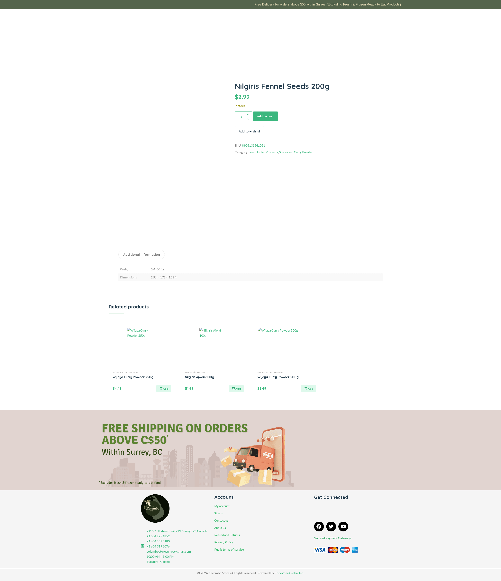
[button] (163, 388)
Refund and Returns (227, 535)
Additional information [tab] (141, 254)
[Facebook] (319, 526)
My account (222, 506)
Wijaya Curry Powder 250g (133, 377)
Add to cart (265, 116)
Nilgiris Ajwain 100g (199, 377)
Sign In (218, 513)
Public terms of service (229, 549)
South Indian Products (263, 152)
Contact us (221, 520)
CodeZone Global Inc (289, 573)
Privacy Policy (223, 542)
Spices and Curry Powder (296, 152)
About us (220, 527)
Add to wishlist (249, 131)
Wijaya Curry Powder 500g (278, 377)
